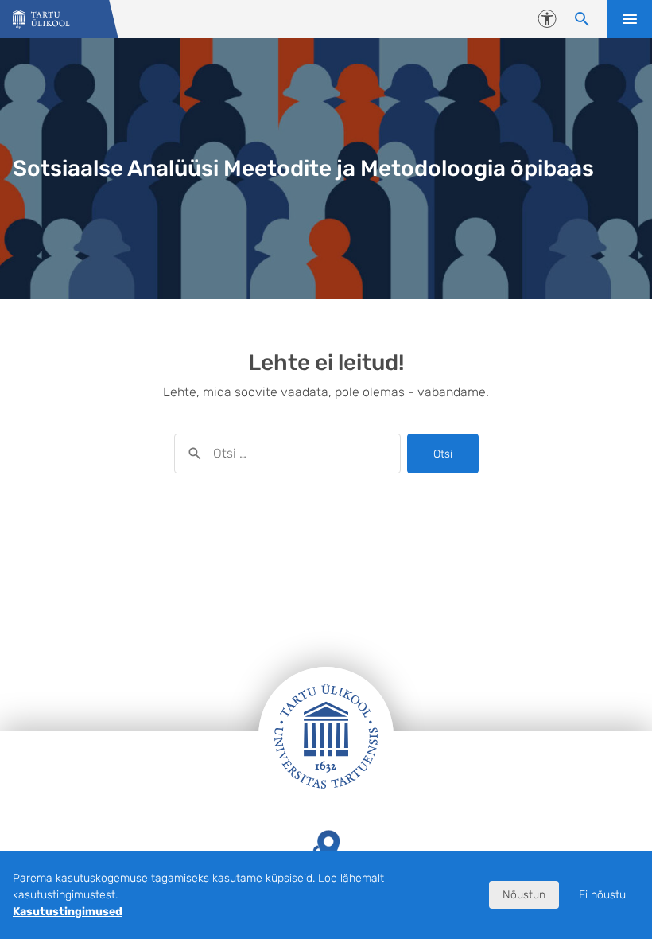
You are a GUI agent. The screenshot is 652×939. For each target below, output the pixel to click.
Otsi (442, 454)
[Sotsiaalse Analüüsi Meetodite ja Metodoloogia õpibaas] (41, 19)
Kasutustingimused (67, 911)
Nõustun (524, 895)
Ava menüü (629, 19)
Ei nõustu (602, 895)
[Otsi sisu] (582, 19)
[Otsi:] (287, 453)
